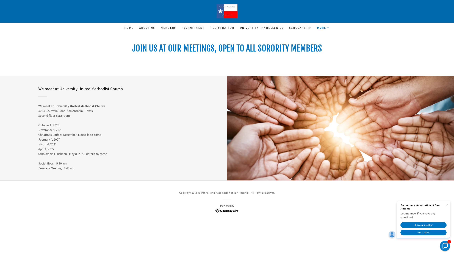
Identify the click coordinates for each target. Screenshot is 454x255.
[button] (323, 28)
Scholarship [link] (300, 27)
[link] (227, 11)
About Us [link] (147, 27)
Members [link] (168, 27)
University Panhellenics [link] (262, 27)
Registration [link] (222, 27)
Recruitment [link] (193, 27)
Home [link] (129, 27)
